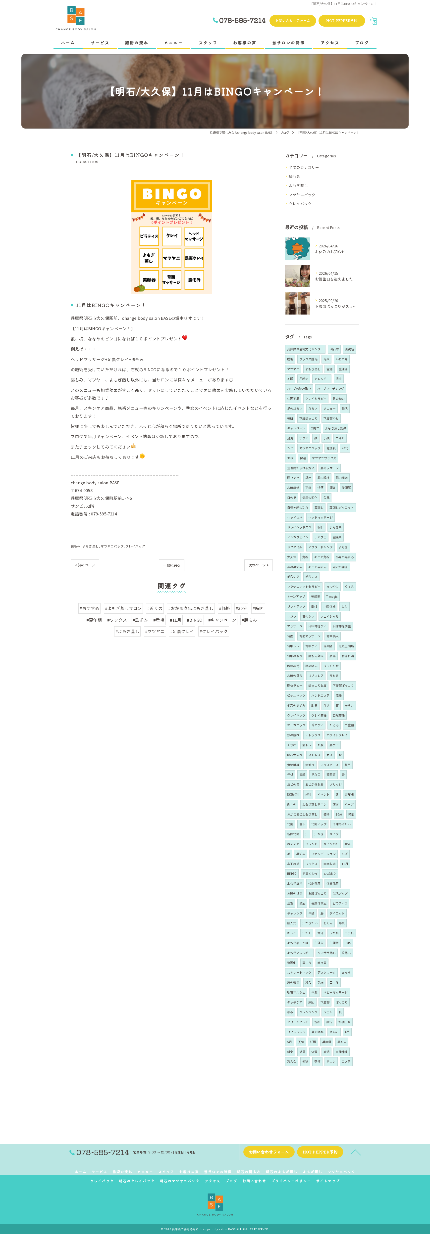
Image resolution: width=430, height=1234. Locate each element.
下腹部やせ (331, 418)
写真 (342, 923)
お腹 (320, 745)
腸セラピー (294, 685)
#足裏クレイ (182, 631)
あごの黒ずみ (317, 567)
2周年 (315, 428)
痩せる (334, 675)
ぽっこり (342, 1002)
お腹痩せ (293, 487)
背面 (290, 636)
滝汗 (320, 933)
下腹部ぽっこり (343, 685)
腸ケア (334, 745)
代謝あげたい (341, 824)
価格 (326, 814)
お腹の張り (294, 675)
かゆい (349, 705)
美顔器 (315, 596)
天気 (301, 1042)
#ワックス (117, 620)
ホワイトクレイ (337, 735)
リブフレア (315, 675)
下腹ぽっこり (308, 418)
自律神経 (341, 1052)
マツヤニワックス (324, 458)
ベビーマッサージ (335, 992)
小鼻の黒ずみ (345, 557)
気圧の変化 (310, 497)
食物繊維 (293, 765)
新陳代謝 (293, 834)
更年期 (349, 794)
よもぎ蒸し (90, 546)
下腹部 (325, 1002)
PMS (348, 943)
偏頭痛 (328, 646)
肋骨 (314, 705)
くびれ (291, 745)
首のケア (317, 725)
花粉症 (304, 378)
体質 (314, 1052)
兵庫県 (326, 1042)
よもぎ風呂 (294, 883)
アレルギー (321, 378)
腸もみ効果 (315, 656)
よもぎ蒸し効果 (335, 428)
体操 (311, 913)
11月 (345, 864)
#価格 (224, 608)
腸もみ (76, 546)
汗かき (318, 834)
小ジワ (291, 616)
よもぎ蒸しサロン (314, 804)
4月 (347, 1032)
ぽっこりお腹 (317, 685)
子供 (290, 774)
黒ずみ (300, 854)
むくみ (328, 923)
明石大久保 (294, 755)
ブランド (311, 844)
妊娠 (313, 1042)
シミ (290, 448)
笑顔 (302, 774)
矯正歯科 (293, 794)
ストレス (314, 755)
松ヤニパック (296, 695)
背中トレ (293, 646)
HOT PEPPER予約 (341, 20)
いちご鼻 (342, 359)
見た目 (316, 774)
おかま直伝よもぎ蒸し (302, 814)
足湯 (290, 438)
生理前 (319, 943)
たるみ (334, 725)
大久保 (291, 557)
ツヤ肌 (334, 933)
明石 (320, 527)
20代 (345, 448)
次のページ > (258, 564)
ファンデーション (323, 854)
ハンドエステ (320, 695)
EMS (314, 606)
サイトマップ (328, 1180)
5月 (289, 1042)
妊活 (326, 1052)
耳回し (319, 507)
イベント (324, 794)
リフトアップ (296, 606)
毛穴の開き (340, 567)
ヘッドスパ (294, 517)
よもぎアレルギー (299, 953)
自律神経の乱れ (297, 507)
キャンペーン (296, 428)
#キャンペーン (222, 620)
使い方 (334, 1032)
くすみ (349, 586)
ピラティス (339, 903)
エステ (346, 1061)
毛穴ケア (293, 576)
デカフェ (321, 537)
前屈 (302, 903)
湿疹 (339, 378)
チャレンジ (294, 913)
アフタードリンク (320, 547)
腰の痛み (311, 666)
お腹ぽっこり (317, 893)
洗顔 (317, 1022)
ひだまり (330, 873)
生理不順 (293, 398)
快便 (320, 487)
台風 (326, 497)
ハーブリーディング (330, 388)
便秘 (305, 1061)
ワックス (311, 864)
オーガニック (296, 725)
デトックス (313, 735)
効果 (302, 1052)
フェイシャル (330, 616)
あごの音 (293, 784)
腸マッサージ (330, 468)
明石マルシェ (296, 992)
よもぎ (343, 547)
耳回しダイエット (341, 507)
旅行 (329, 1022)
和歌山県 (344, 1022)
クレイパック (135, 546)
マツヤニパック (112, 546)
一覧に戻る (171, 564)
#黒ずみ (140, 620)
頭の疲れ (293, 735)
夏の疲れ (317, 1032)
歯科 (308, 794)
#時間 (258, 608)
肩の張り (293, 982)
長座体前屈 (318, 903)
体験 (314, 992)
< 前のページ (85, 564)
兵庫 (308, 477)
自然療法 (339, 715)
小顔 (326, 438)
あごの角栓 (321, 557)
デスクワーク (327, 972)
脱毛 (290, 359)
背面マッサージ (310, 636)
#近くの (155, 608)
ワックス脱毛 (308, 359)
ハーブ (349, 804)
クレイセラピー (315, 398)
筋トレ (307, 745)
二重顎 (349, 725)
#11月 (175, 620)
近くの (291, 804)
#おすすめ (89, 608)
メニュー (329, 408)
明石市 (334, 349)
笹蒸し (346, 953)
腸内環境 (324, 477)
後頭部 (346, 487)
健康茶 (337, 537)
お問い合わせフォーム (293, 20)
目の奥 (291, 497)
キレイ (291, 933)
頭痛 (332, 487)
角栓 (305, 557)
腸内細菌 (342, 477)
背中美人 (332, 636)
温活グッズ (340, 893)
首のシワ (308, 616)
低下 (302, 824)
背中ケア (311, 646)
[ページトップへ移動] (356, 1152)
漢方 (336, 804)
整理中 (291, 962)
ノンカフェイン (297, 537)
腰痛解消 (348, 656)
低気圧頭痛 (346, 646)
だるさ (313, 408)
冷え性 (291, 1061)
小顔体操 (329, 606)
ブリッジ (335, 784)
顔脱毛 (349, 349)
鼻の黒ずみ (294, 567)
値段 (339, 695)
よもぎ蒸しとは (297, 943)
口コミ (334, 982)
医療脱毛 (329, 864)
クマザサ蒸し (327, 953)
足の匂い (339, 398)
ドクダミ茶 (294, 547)
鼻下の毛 (293, 864)
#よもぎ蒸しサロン (123, 608)
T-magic (331, 596)
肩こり (307, 962)
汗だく (307, 933)
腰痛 (332, 656)
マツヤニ (293, 369)
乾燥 (320, 982)
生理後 (334, 943)
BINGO (292, 873)
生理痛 (343, 369)
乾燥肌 (331, 448)
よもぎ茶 (335, 527)
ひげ (345, 854)
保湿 (303, 458)
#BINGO (195, 620)
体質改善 (332, 883)
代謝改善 (314, 883)
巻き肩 (322, 962)
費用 (347, 765)
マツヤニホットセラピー (304, 586)
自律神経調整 (342, 626)
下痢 (308, 487)
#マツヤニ (155, 631)
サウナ (304, 438)
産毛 (348, 844)
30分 (339, 814)
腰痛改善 (293, 666)
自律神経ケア (317, 626)
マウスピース (329, 765)
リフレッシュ (296, 1032)
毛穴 (326, 359)
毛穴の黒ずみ (296, 705)
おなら (346, 972)
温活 (329, 369)
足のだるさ (294, 408)
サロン (331, 1061)
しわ (344, 606)
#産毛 (158, 620)
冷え (308, 982)
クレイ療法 (318, 715)
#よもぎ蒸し (127, 631)
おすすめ (293, 844)
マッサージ (294, 626)
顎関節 (331, 774)
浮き (326, 705)
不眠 (290, 378)
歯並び (310, 765)
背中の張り (294, 656)
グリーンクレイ (297, 1022)
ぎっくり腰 (331, 666)
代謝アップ (318, 824)
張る (290, 1012)
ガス (329, 755)
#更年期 (94, 620)
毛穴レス (311, 576)
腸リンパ (293, 477)
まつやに (332, 586)
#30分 (241, 608)
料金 (290, 1052)
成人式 (291, 923)
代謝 (290, 824)
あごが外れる (314, 784)
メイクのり (331, 844)
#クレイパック (214, 631)
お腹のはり (294, 893)
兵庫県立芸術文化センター (305, 349)
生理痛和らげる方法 (301, 468)
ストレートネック (299, 972)
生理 (290, 903)
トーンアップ (296, 596)
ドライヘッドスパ (299, 527)
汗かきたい (310, 923)
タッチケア (294, 1002)
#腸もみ (249, 620)
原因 (311, 1002)
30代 (290, 458)
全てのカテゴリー (304, 167)
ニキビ (340, 438)
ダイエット (337, 913)
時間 (351, 814)
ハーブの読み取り (299, 388)
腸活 (345, 408)
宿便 (317, 1061)
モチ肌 (349, 933)
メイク (334, 834)
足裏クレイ (310, 873)
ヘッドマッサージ (320, 517)
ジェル (328, 1012)
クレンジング (308, 1012)
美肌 (290, 418)
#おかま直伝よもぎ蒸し (191, 608)
